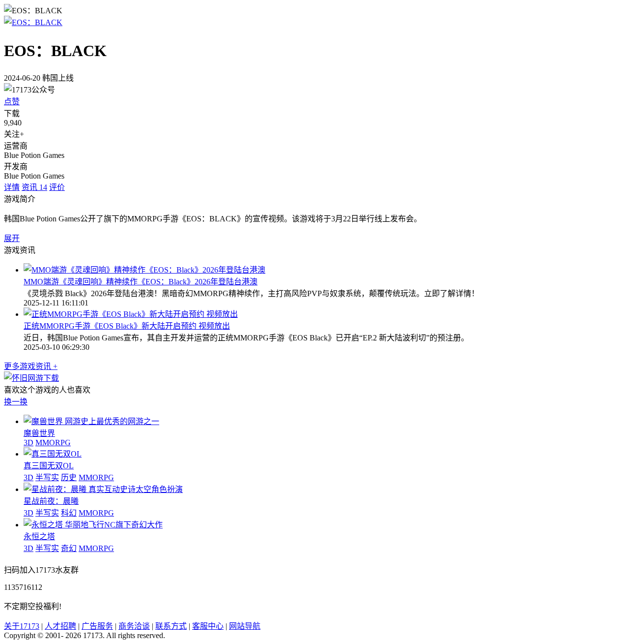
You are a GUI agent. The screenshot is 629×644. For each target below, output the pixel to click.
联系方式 (171, 626)
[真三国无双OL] (53, 454)
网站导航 (244, 626)
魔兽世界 (39, 433)
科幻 (69, 513)
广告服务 (97, 626)
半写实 (47, 477)
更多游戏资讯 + (30, 366)
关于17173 (21, 626)
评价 (57, 187)
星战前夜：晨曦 (51, 501)
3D (28, 442)
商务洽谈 (134, 626)
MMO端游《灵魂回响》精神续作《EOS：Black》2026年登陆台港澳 (140, 281)
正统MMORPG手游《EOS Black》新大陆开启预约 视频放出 (127, 326)
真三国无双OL (49, 465)
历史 (69, 477)
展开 (12, 238)
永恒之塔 (39, 536)
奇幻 (69, 548)
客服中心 (208, 626)
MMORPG (53, 442)
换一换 (16, 402)
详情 (12, 187)
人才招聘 (60, 626)
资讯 (34, 187)
